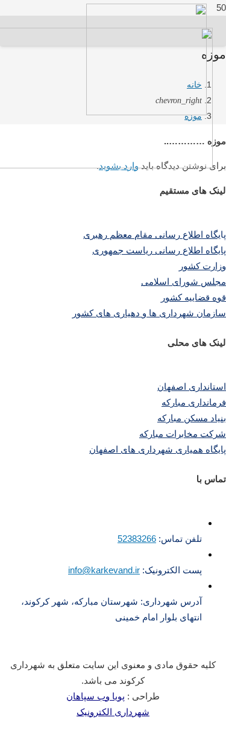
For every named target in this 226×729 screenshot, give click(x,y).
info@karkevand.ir (104, 570)
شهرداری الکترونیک (113, 712)
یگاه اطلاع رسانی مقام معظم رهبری (152, 234)
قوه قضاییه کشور (193, 297)
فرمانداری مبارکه (194, 402)
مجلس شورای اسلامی (183, 281)
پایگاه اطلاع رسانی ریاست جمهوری (159, 250)
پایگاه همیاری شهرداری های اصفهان (157, 449)
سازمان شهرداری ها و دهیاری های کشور (149, 313)
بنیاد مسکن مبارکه (191, 418)
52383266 (137, 538)
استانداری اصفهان (191, 386)
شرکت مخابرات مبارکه (182, 433)
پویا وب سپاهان (95, 696)
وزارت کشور (202, 266)
